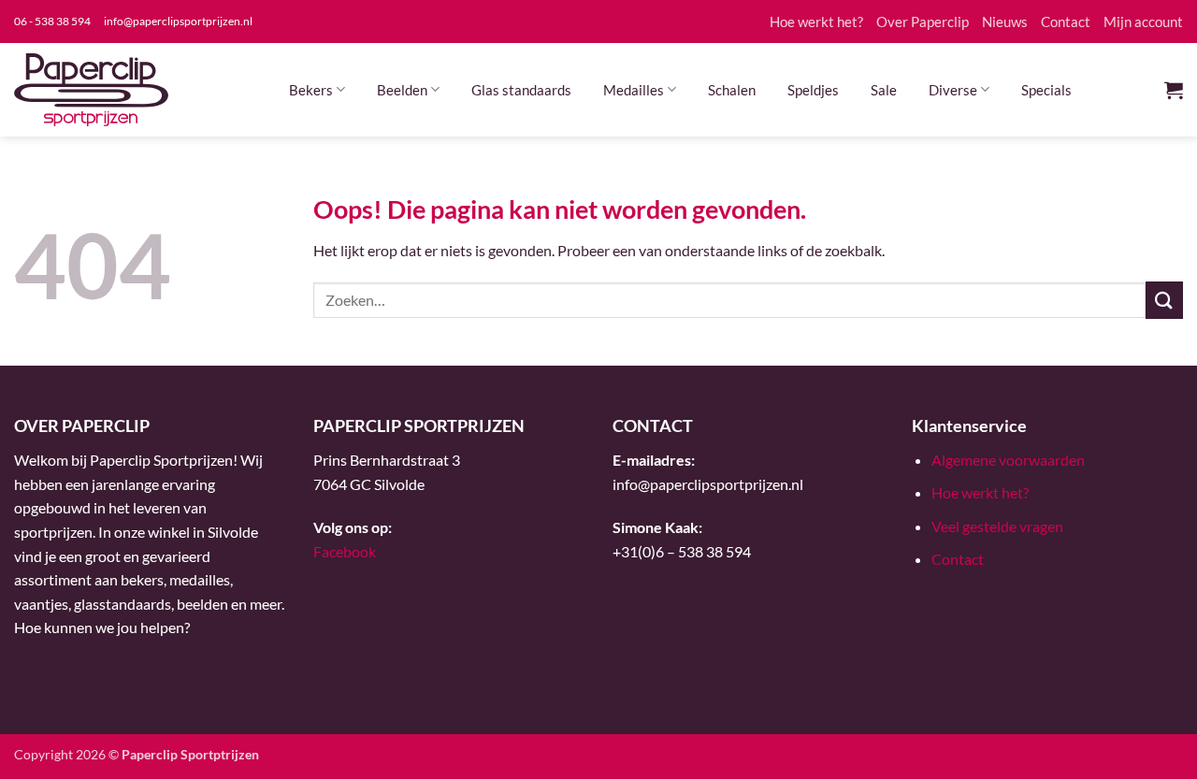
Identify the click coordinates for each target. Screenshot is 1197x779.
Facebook (344, 551)
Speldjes (813, 89)
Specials (1046, 89)
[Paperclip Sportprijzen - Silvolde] (91, 89)
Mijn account (1143, 21)
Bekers (311, 89)
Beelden (402, 89)
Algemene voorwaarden (1008, 460)
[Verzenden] (1164, 299)
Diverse (953, 89)
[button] (1173, 89)
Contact (1065, 21)
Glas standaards (521, 89)
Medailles (633, 89)
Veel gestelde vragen (997, 526)
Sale (884, 89)
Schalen (732, 89)
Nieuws (1005, 21)
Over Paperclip (922, 21)
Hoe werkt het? (816, 21)
